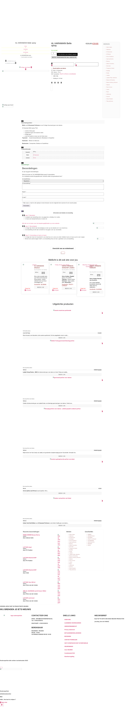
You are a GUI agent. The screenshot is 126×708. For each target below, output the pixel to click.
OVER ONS (67, 619)
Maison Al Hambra (110, 80)
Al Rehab (108, 54)
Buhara (108, 61)
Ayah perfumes (109, 58)
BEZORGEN (67, 636)
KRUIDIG (90, 543)
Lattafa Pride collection (111, 77)
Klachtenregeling (69, 656)
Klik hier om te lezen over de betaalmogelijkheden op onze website (40, 223)
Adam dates (109, 47)
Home (25, 46)
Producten (26, 49)
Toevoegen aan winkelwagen (67, 54)
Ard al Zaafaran (110, 56)
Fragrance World (110, 68)
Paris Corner (109, 87)
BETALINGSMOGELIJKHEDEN (72, 633)
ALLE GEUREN (68, 649)
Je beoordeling (26, 183)
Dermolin (108, 65)
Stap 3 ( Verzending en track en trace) (35, 235)
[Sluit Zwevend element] (1, 667)
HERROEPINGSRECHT (70, 626)
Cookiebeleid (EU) (69, 653)
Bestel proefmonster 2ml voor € (64, 57)
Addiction (108, 49)
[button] (51, 82)
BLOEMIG (90, 537)
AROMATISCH (91, 536)
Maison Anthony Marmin (112, 82)
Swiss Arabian (109, 98)
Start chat (4, 702)
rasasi (107, 89)
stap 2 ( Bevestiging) (31, 226)
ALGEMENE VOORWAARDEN (72, 623)
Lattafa (108, 75)
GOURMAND (72, 74)
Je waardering (26, 178)
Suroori (108, 96)
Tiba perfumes (109, 101)
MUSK (89, 545)
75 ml (34, 157)
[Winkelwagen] (63, 253)
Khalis (107, 73)
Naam (24, 191)
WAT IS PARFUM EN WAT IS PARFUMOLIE (76, 643)
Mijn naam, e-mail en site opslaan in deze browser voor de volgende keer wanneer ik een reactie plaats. (50, 202)
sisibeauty (108, 94)
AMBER (89, 534)
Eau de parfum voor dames (40, 269)
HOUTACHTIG (91, 542)
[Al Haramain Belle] (25, 67)
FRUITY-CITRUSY (64, 74)
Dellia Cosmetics (110, 63)
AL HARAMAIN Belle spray (61, 44)
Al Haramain (25, 52)
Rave (107, 91)
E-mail (24, 197)
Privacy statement (69, 629)
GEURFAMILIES (68, 646)
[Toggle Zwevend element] (2, 704)
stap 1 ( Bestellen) (30, 215)
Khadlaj (108, 70)
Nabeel (108, 84)
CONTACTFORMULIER (70, 639)
